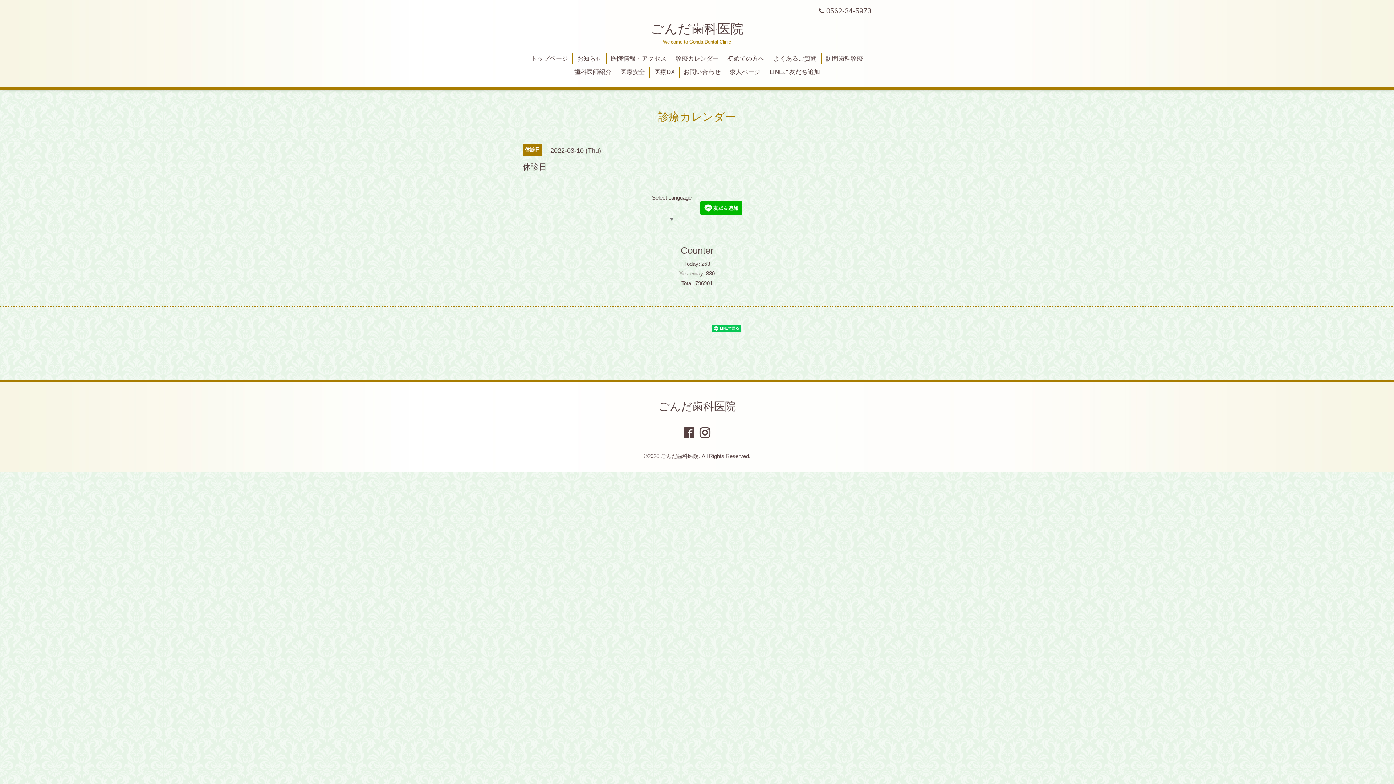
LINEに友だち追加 (795, 72)
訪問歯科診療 (844, 58)
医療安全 (632, 72)
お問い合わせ (702, 72)
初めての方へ (746, 58)
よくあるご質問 (795, 58)
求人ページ (745, 72)
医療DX (664, 72)
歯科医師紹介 (592, 72)
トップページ (549, 58)
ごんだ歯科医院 (697, 28)
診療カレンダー (697, 58)
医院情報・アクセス (639, 58)
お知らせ (589, 58)
